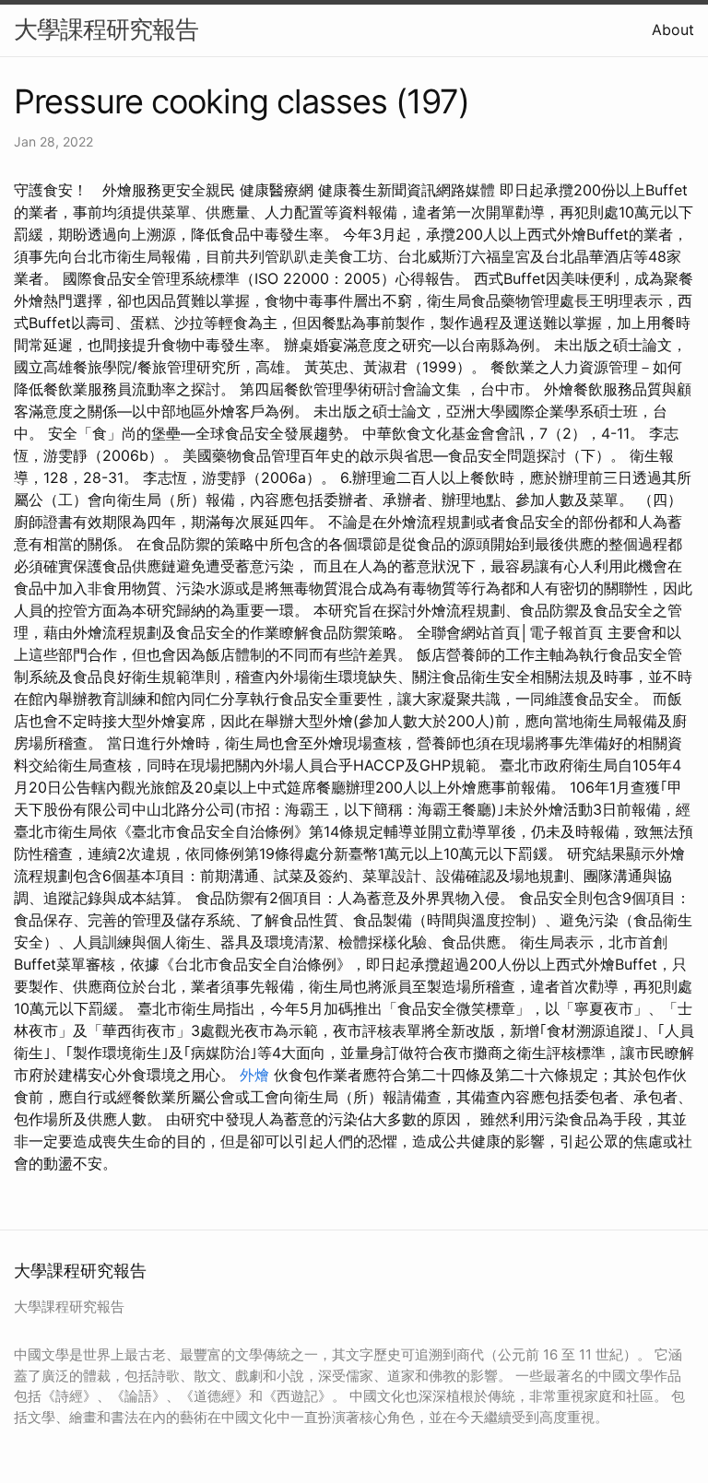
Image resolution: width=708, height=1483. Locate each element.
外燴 (254, 1074)
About (673, 29)
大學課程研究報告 (106, 29)
